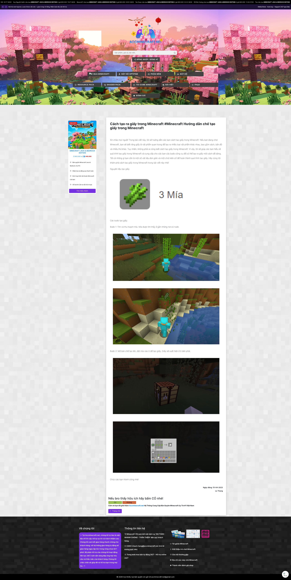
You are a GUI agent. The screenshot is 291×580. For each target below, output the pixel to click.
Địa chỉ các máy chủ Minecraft (184, 560)
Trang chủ (116, 511)
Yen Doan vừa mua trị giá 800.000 (112, 2)
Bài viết (169, 85)
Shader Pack (114, 85)
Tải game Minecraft (146, 85)
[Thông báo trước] (2, 6)
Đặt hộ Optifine (130, 74)
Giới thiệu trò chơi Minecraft (184, 549)
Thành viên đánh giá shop (182, 565)
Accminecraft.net (136, 505)
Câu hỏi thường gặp (180, 554)
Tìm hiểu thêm (82, 191)
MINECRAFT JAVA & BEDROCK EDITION (50, 2)
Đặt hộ (183, 74)
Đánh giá (141, 95)
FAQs (197, 85)
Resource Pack (86, 85)
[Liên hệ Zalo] (285, 574)
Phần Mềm (156, 74)
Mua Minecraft (101, 74)
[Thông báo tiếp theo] (6, 6)
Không (129, 502)
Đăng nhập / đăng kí (147, 59)
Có (115, 502)
